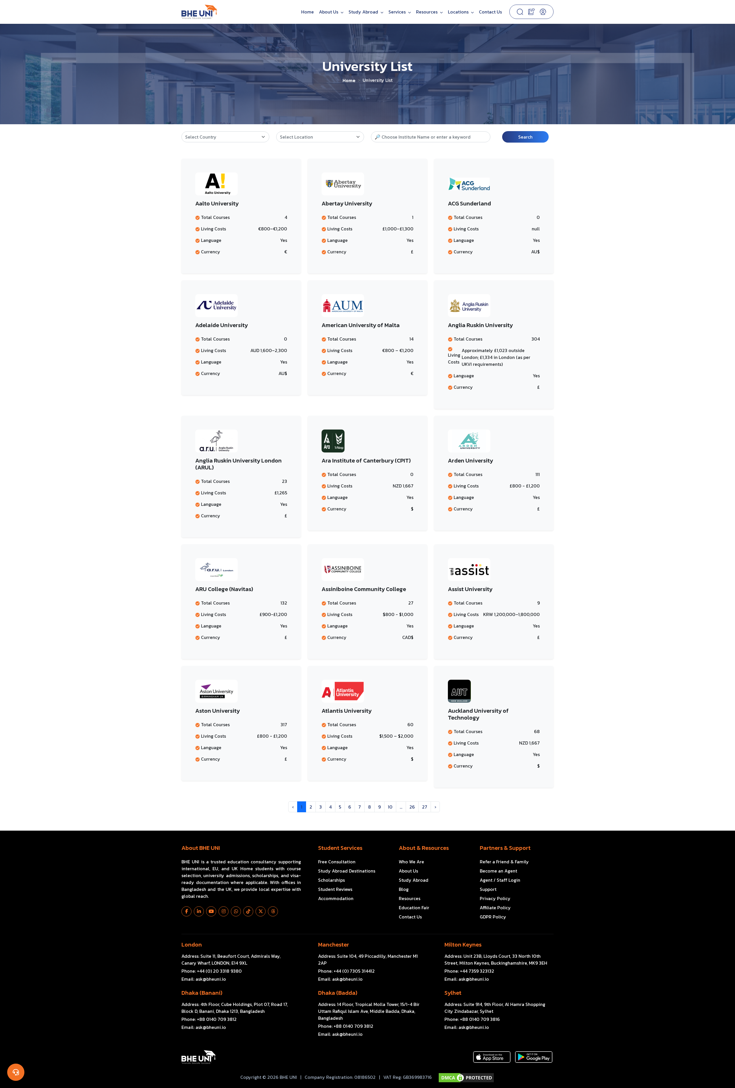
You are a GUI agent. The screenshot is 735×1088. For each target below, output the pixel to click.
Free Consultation (336, 861)
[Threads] (273, 911)
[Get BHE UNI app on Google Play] (533, 1057)
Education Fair (414, 907)
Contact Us (490, 11)
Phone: (211, 970)
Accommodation (335, 898)
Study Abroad (364, 11)
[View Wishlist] (531, 11)
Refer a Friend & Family (504, 861)
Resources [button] (427, 11)
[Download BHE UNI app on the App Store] (491, 1057)
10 (390, 806)
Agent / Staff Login (500, 880)
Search (525, 136)
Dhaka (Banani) (201, 992)
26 (412, 806)
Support (488, 889)
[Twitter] (261, 911)
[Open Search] (520, 11)
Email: (203, 979)
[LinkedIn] (199, 911)
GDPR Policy (493, 916)
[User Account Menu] (542, 11)
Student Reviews (335, 889)
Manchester (333, 944)
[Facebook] (186, 911)
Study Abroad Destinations (346, 870)
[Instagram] (223, 911)
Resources (409, 898)
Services (397, 11)
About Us (329, 11)
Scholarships (331, 880)
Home (307, 11)
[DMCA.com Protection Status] (466, 1077)
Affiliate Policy (495, 907)
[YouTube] (211, 911)
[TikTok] (248, 911)
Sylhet (452, 992)
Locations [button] (459, 11)
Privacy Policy (495, 898)
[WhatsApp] (236, 911)
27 (424, 806)
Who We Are (411, 861)
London (191, 944)
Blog (404, 889)
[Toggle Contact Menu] (15, 1072)
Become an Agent (498, 870)
